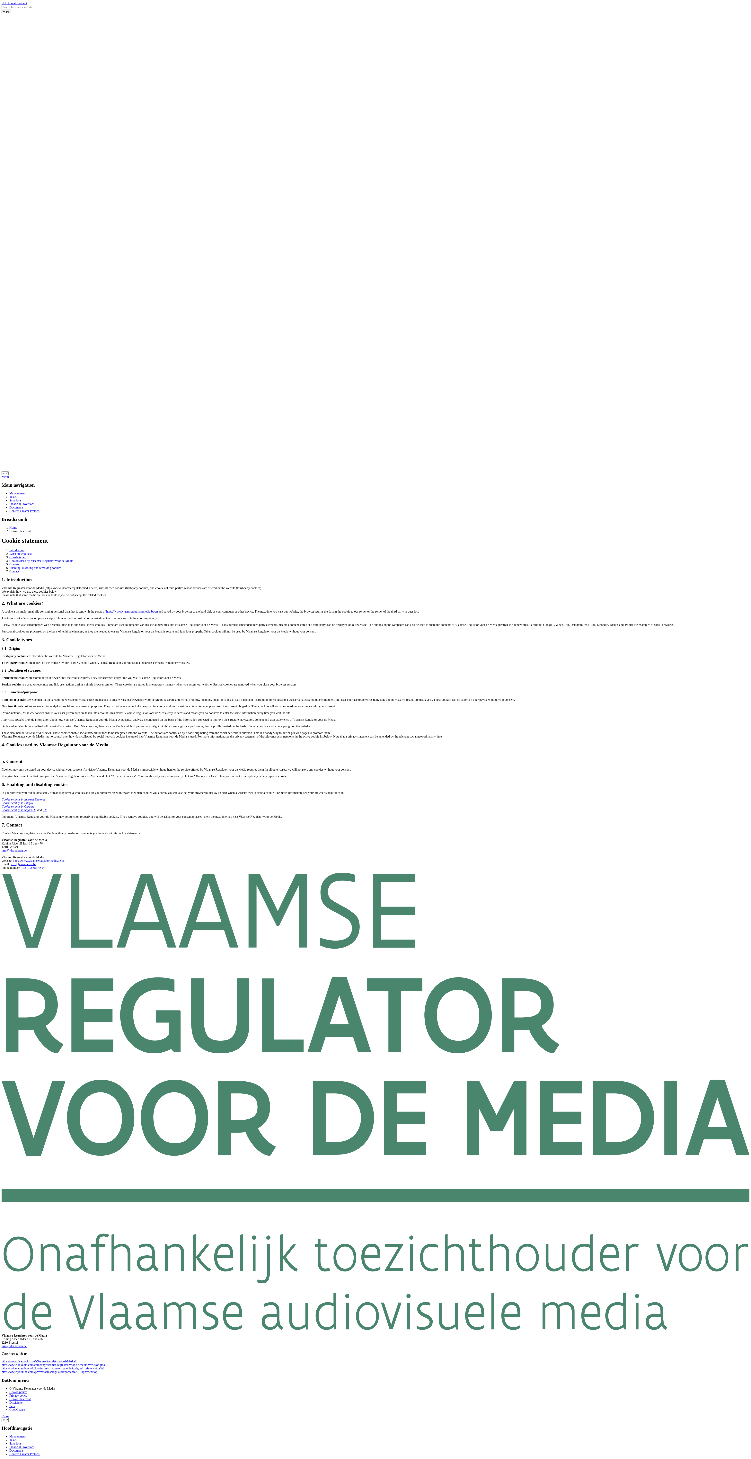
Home (13, 527)
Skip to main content (14, 3)
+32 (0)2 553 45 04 (33, 867)
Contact (14, 571)
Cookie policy (18, 1392)
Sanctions (15, 500)
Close (5, 1416)
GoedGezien (17, 1409)
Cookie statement (20, 1399)
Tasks (12, 497)
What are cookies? (20, 553)
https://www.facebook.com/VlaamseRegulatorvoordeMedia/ (39, 1361)
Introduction (16, 550)
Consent (14, 564)
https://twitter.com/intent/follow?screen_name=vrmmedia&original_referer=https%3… (55, 1368)
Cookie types (17, 557)
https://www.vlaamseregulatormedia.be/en (132, 611)
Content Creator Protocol (24, 511)
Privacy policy (18, 1395)
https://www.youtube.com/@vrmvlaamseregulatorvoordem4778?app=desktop (49, 1372)
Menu (5, 476)
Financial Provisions (21, 504)
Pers (12, 1406)
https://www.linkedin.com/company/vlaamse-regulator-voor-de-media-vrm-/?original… (55, 1364)
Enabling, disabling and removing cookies (35, 568)
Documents (16, 507)
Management (17, 493)
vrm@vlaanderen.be (14, 850)
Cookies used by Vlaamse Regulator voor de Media (41, 560)
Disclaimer (16, 1402)
